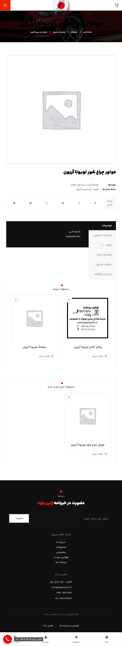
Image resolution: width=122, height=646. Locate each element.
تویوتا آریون (92, 185)
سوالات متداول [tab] (104, 265)
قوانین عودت (61, 557)
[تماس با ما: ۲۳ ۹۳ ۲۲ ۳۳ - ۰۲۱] (7, 639)
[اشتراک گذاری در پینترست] (63, 203)
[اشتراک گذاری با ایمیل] (14, 203)
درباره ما (61, 542)
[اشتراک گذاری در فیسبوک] (95, 203)
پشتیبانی (61, 552)
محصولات (61, 547)
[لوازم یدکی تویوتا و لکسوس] (61, 5)
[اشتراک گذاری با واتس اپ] (47, 203)
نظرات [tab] (107, 245)
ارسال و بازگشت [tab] (103, 274)
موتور (73, 185)
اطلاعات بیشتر (97, 356)
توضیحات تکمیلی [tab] (103, 235)
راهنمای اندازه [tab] (104, 255)
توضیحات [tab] (107, 226)
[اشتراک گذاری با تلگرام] (30, 203)
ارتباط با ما (61, 562)
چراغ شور (81, 185)
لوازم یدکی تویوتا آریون (87, 189)
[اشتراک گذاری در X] (79, 203)
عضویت (19, 518)
